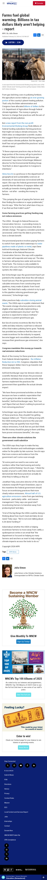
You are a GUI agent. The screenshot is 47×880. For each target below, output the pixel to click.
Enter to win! (23, 736)
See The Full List (23, 694)
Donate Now (8, 830)
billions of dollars (31, 106)
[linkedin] (6, 858)
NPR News (13, 552)
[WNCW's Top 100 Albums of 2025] (23, 662)
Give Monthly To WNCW (23, 636)
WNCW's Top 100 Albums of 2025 (23, 678)
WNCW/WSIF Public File (12, 835)
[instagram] (6, 850)
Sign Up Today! (23, 641)
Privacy (6, 793)
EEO (5, 807)
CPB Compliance (10, 840)
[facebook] (6, 845)
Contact (7, 826)
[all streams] (44, 877)
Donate (40, 3)
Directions (7, 784)
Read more (23, 747)
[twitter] (6, 854)
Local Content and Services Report (16, 812)
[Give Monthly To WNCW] (23, 610)
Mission (7, 803)
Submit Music (9, 775)
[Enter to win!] (23, 717)
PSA (5, 779)
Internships (8, 821)
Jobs (6, 817)
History (6, 789)
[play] (3, 877)
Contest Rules (9, 798)
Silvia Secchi (7, 174)
